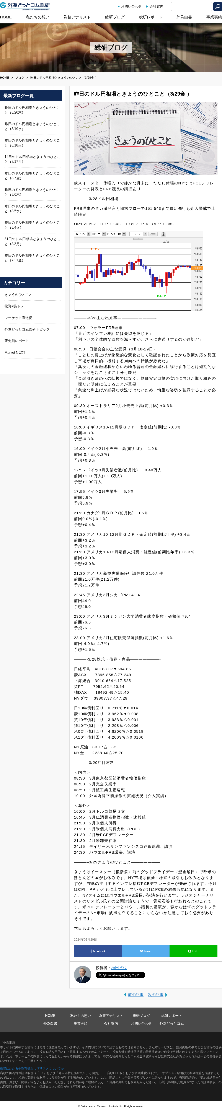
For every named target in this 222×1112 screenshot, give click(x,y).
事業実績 (214, 17)
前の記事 (136, 995)
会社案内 (156, 6)
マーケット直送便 (18, 318)
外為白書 (184, 17)
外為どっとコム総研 (25, 6)
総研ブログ (115, 17)
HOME (6, 17)
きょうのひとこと (18, 294)
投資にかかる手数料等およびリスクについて (30, 1068)
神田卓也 (119, 968)
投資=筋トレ (14, 306)
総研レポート (150, 17)
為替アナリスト (77, 17)
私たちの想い (37, 17)
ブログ (19, 77)
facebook (99, 951)
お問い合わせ (131, 6)
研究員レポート (17, 341)
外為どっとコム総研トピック (27, 329)
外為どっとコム (172, 1023)
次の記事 (155, 995)
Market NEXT (15, 352)
